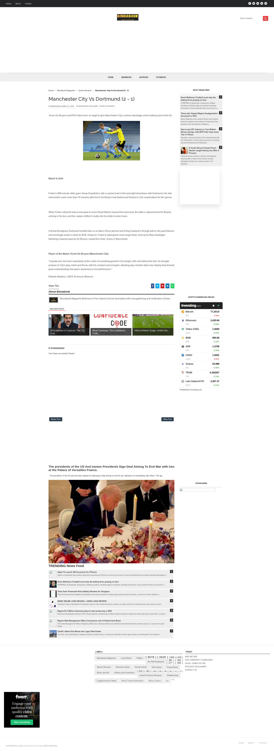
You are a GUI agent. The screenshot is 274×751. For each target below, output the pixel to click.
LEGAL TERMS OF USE (195, 663)
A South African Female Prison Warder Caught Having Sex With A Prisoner (204, 150)
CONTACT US (191, 670)
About (18, 4)
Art (167, 681)
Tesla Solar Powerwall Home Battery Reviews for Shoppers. (84, 591)
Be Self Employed (156, 661)
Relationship (172, 675)
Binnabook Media (31, 746)
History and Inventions (124, 672)
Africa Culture (155, 681)
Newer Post (56, 419)
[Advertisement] (137, 51)
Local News (126, 658)
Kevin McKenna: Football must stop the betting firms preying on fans (88, 582)
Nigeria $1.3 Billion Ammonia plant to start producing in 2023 (85, 611)
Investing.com (196, 390)
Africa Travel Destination (132, 681)
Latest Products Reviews (151, 675)
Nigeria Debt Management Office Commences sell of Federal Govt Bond (89, 621)
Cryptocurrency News (106, 681)
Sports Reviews (107, 106)
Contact (28, 4)
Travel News (172, 667)
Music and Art (103, 672)
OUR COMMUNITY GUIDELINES (199, 660)
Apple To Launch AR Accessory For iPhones (77, 572)
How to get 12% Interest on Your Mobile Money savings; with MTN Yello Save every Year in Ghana (200, 132)
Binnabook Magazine (88, 106)
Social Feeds (141, 667)
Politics (140, 658)
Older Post (167, 419)
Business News (123, 667)
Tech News (157, 667)
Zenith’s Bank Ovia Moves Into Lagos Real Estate (79, 631)
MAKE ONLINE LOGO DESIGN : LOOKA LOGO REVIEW (82, 601)
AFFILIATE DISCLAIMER (195, 667)
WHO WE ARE (191, 657)
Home (8, 4)
